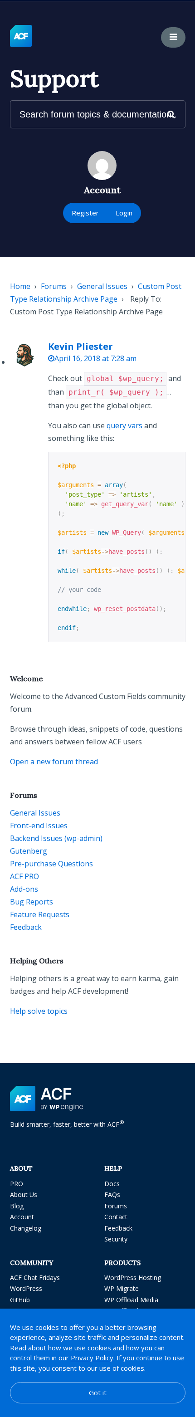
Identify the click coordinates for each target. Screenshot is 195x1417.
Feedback (26, 927)
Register (85, 212)
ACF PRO (24, 876)
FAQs (112, 1194)
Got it (98, 1392)
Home (20, 286)
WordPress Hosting (132, 1277)
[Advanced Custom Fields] (21, 36)
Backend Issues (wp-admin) (56, 838)
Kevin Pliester (80, 346)
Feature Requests (39, 914)
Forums (54, 286)
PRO (16, 1183)
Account (22, 1216)
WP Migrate (121, 1288)
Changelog (25, 1228)
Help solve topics (39, 1011)
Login (124, 212)
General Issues (102, 286)
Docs (112, 1183)
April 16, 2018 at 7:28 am (95, 358)
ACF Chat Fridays (35, 1277)
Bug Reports (31, 902)
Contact (115, 1216)
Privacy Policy (92, 1357)
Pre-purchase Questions (51, 864)
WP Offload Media (131, 1299)
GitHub (20, 1299)
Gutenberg (28, 851)
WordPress (26, 1288)
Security (115, 1239)
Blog (17, 1206)
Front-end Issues (39, 826)
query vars (124, 425)
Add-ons (24, 889)
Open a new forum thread (54, 762)
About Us (23, 1194)
